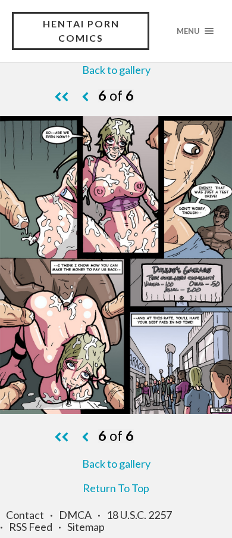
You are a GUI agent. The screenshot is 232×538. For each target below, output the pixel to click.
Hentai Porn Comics (81, 30)
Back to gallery (116, 69)
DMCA (75, 514)
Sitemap (86, 526)
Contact (25, 514)
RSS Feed (30, 526)
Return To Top (116, 488)
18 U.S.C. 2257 (139, 514)
